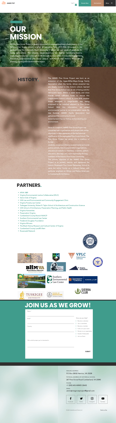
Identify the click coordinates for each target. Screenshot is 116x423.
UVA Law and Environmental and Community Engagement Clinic (44, 200)
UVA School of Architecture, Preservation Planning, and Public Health (46, 208)
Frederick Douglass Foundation (32, 221)
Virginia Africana (26, 223)
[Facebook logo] (70, 398)
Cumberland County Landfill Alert (32, 228)
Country (29, 326)
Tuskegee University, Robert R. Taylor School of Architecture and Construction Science (52, 205)
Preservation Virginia (27, 213)
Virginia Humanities (27, 210)
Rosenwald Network (27, 231)
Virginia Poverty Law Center (30, 203)
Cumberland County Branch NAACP (33, 216)
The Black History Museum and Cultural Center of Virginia (42, 226)
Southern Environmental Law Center (33, 218)
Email (28, 318)
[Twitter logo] (81, 398)
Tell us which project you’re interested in (38, 340)
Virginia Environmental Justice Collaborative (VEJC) (39, 195)
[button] (76, 4)
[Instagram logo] (92, 398)
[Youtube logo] (103, 398)
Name (29, 311)
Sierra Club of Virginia (28, 198)
